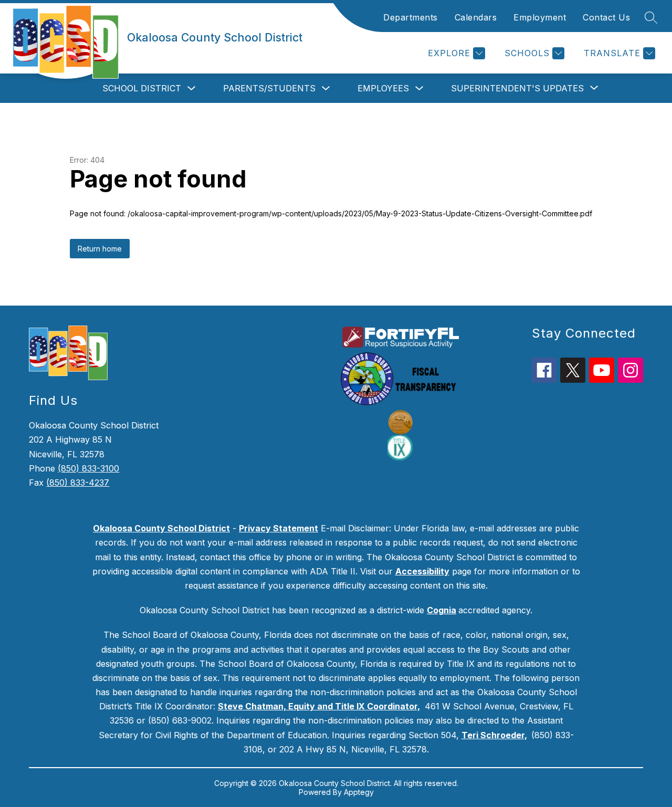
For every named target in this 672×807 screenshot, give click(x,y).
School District (141, 88)
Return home (100, 248)
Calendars (476, 17)
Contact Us (606, 17)
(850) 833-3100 (88, 468)
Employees (383, 88)
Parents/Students (269, 88)
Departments (410, 17)
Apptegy (359, 792)
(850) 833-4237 (77, 482)
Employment (539, 17)
